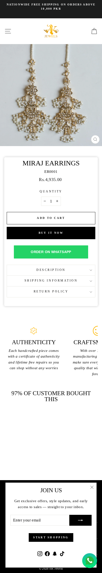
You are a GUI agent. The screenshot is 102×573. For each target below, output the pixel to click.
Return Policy (51, 291)
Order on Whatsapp (51, 252)
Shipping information (51, 280)
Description (51, 270)
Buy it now (51, 232)
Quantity (51, 191)
